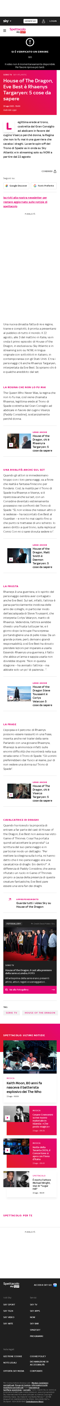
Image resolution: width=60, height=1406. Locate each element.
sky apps (35, 1311)
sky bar (34, 1323)
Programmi (36, 1336)
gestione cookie (12, 1356)
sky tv (33, 1304)
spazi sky (35, 1330)
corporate (36, 1371)
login (53, 21)
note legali (9, 1362)
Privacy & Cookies (23, 1385)
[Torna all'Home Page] (17, 30)
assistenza (17, 1390)
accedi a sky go (43, 1285)
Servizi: (33, 1297)
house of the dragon (40, 1013)
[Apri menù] (4, 30)
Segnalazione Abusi (35, 1401)
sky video (8, 1317)
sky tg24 (8, 1311)
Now (32, 1317)
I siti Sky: (7, 1297)
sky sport (9, 1304)
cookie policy (38, 1356)
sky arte (8, 1323)
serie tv (11, 1013)
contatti (27, 1390)
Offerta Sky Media (13, 1371)
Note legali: (8, 1349)
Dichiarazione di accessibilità (39, 1363)
